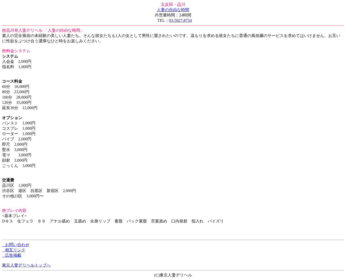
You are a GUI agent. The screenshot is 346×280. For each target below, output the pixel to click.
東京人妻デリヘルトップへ (26, 265)
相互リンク (13, 250)
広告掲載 (11, 255)
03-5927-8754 (180, 20)
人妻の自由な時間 (173, 10)
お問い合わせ (15, 244)
